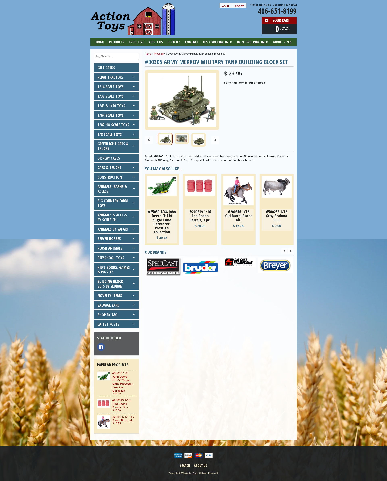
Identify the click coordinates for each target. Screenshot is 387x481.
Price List (136, 42)
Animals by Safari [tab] (113, 229)
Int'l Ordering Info (252, 42)
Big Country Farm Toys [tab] (113, 203)
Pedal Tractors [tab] (110, 77)
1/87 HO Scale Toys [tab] (113, 125)
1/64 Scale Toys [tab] (111, 115)
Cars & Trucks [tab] (109, 167)
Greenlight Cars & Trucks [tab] (113, 146)
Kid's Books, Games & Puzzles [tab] (114, 270)
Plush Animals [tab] (110, 248)
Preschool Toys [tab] (111, 257)
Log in (225, 5)
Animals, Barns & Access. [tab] (112, 189)
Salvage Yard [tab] (108, 305)
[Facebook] (101, 347)
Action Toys (192, 473)
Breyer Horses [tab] (109, 238)
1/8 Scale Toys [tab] (110, 134)
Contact (192, 42)
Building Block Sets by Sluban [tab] (110, 284)
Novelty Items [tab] (110, 295)
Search (185, 465)
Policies (173, 42)
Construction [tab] (110, 177)
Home (100, 42)
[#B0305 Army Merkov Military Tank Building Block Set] (165, 139)
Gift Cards (106, 67)
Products (116, 42)
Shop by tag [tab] (108, 314)
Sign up (239, 5)
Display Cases (109, 158)
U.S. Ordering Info (217, 42)
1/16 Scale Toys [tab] (111, 86)
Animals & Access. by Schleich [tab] (113, 217)
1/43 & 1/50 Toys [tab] (111, 105)
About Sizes (282, 42)
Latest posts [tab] (108, 324)
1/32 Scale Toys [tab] (111, 96)
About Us (156, 42)
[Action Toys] (132, 32)
